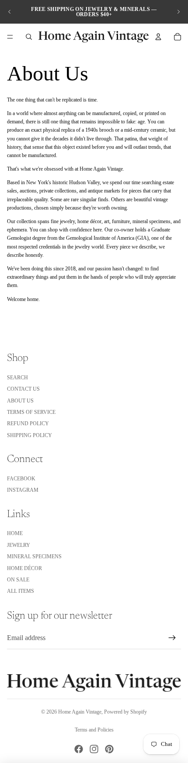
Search (17, 377)
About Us (20, 401)
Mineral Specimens (34, 556)
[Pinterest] (109, 749)
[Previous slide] (9, 11)
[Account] (158, 36)
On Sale (18, 580)
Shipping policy (29, 435)
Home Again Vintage (79, 712)
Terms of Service (31, 412)
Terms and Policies (94, 730)
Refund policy (28, 423)
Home (15, 533)
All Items (20, 591)
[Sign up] (172, 638)
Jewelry (18, 545)
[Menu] (10, 37)
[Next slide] (178, 11)
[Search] (28, 36)
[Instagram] (94, 749)
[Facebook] (78, 749)
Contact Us (23, 389)
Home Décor (24, 568)
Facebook (21, 479)
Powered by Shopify (125, 712)
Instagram (22, 490)
